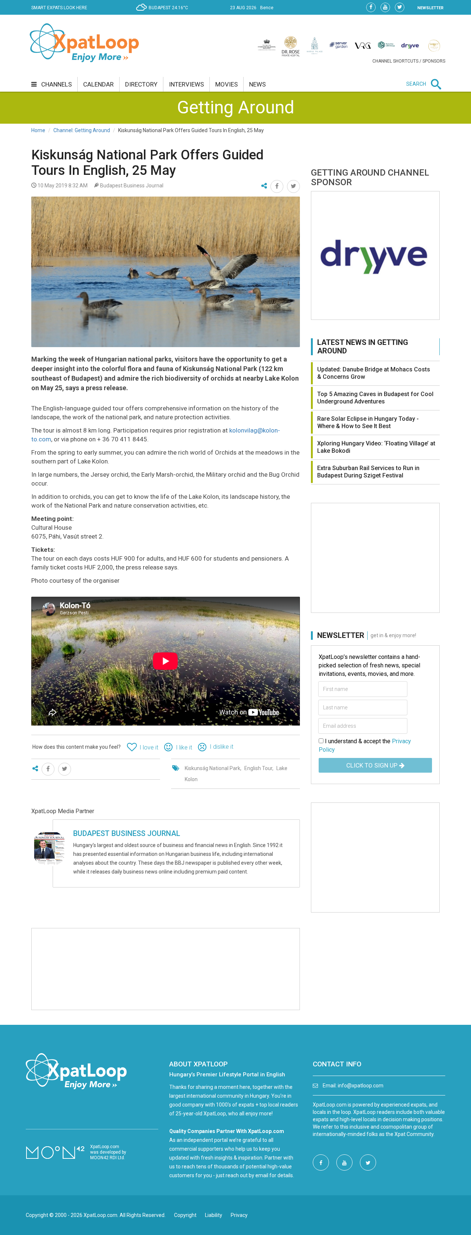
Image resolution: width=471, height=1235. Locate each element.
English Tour (258, 768)
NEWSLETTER (430, 8)
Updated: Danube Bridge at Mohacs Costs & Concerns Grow (373, 373)
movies (226, 84)
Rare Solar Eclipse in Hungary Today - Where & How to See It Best (368, 422)
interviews (186, 84)
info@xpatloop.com (360, 1085)
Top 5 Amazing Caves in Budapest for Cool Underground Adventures (375, 398)
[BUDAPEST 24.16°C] (164, 13)
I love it (148, 747)
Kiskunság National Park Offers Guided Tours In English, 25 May (147, 162)
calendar (98, 84)
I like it (184, 747)
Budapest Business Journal (126, 833)
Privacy (239, 1215)
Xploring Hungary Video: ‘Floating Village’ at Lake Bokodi (376, 447)
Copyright (185, 1215)
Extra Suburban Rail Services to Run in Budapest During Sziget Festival (368, 472)
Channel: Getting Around (81, 130)
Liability (213, 1215)
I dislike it (221, 746)
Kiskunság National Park (212, 768)
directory (141, 84)
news (257, 84)
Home (38, 130)
